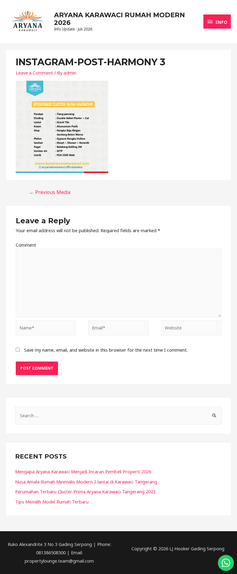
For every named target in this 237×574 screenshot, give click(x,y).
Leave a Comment (34, 73)
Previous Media (49, 192)
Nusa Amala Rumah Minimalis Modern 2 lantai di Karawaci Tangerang (86, 482)
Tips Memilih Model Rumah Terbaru (52, 502)
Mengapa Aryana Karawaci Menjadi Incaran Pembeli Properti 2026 (83, 471)
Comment (26, 245)
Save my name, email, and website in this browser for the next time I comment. (106, 350)
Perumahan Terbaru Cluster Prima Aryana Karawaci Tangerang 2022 (85, 491)
